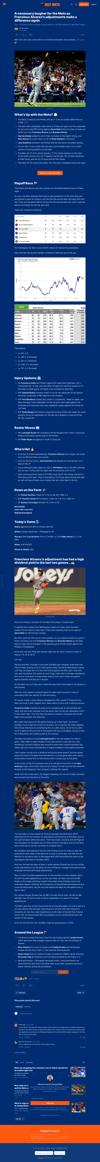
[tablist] (22, 1007)
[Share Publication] (76, 4)
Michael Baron (23, 28)
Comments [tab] (19, 1007)
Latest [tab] (22, 1062)
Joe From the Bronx (25, 1042)
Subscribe (84, 4)
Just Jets (80, 40)
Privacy (47, 1148)
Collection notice (61, 1148)
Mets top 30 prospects (23, 513)
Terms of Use (59, 1107)
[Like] (15, 1080)
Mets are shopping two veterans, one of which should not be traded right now (41, 1069)
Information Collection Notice (49, 1109)
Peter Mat (22, 1025)
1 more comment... (20, 1052)
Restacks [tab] (27, 1007)
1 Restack (36, 979)
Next (79, 993)
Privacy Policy (65, 1109)
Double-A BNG (18, 509)
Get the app (60, 1153)
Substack (40, 1158)
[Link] (11, 114)
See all (18, 1119)
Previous (22, 993)
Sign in (93, 4)
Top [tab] (17, 1062)
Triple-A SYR (28, 509)
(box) (26, 122)
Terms (53, 1148)
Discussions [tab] (29, 1062)
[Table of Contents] (2, 581)
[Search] (72, 4)
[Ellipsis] (84, 1024)
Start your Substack (45, 1153)
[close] (68, 1075)
